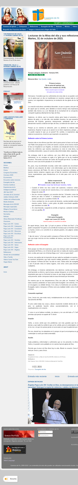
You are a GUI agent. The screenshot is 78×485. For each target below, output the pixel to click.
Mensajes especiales (10, 206)
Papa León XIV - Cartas (11, 224)
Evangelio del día (40, 369)
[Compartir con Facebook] (39, 367)
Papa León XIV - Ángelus (12, 250)
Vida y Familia (8, 257)
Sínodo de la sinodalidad (11, 254)
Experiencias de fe (9, 187)
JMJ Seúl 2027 (8, 192)
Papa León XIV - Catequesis (13, 226)
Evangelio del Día (47, 26)
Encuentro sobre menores (12, 180)
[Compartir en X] (37, 367)
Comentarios (44, 435)
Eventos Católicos (9, 185)
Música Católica (9, 211)
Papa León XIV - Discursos (12, 231)
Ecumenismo (8, 177)
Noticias (59, 26)
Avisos (6, 165)
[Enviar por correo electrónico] (33, 367)
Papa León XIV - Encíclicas (12, 233)
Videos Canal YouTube (11, 259)
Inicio (57, 376)
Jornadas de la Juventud (11, 194)
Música (67, 26)
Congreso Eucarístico (10, 172)
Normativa (7, 214)
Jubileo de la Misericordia (12, 199)
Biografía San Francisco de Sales (14, 29)
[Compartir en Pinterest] (41, 367)
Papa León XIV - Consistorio (13, 228)
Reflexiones (34, 26)
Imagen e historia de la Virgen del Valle (42, 29)
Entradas (43, 432)
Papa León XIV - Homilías (12, 240)
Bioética (6, 167)
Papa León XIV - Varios (11, 245)
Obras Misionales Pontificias (13, 219)
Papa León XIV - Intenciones (13, 242)
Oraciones (7, 221)
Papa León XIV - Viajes (11, 247)
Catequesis (23, 26)
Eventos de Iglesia (9, 26)
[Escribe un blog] (35, 367)
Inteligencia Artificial (10, 189)
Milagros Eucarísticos (10, 209)
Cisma (6, 170)
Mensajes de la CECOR (11, 204)
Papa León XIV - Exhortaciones (9, 236)
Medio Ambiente (9, 202)
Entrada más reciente (37, 376)
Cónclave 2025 (8, 175)
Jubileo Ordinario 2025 (11, 197)
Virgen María (8, 262)
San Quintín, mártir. (45, 79)
